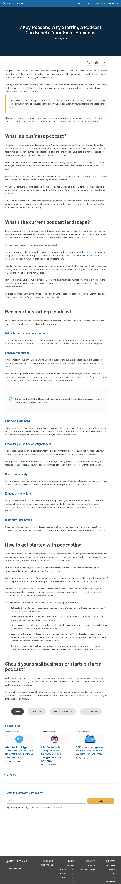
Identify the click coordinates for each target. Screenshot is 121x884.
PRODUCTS (65, 3)
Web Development (67, 869)
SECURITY (90, 861)
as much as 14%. (86, 377)
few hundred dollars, (62, 553)
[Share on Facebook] (96, 62)
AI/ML (72, 881)
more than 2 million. (69, 231)
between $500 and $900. (90, 343)
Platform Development (65, 877)
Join (101, 801)
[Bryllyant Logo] (14, 3)
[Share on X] (88, 62)
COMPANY (110, 861)
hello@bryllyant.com (13, 868)
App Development (67, 873)
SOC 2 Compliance (87, 869)
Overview (70, 865)
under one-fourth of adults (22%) (91, 255)
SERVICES (69, 861)
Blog (113, 873)
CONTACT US (113, 3)
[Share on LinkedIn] (103, 62)
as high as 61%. (93, 70)
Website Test (110, 881)
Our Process (110, 865)
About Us (112, 869)
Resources (111, 877)
